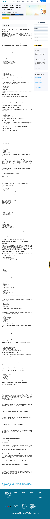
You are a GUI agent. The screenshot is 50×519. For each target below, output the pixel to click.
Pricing (23, 1)
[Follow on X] (10, 506)
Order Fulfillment (32, 503)
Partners (15, 502)
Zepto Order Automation (7, 485)
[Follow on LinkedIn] (5, 506)
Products (13, 1)
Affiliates (15, 503)
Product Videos (23, 503)
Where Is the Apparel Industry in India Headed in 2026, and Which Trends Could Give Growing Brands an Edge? (41, 57)
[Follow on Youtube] (8, 506)
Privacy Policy (15, 506)
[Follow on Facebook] (7, 506)
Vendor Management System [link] (38, 80)
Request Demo (43, 1)
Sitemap (23, 509)
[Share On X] (13, 14)
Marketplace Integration (33, 506)
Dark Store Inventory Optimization (25, 483)
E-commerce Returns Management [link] (39, 85)
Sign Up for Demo (24, 504)
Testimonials (23, 508)
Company (37, 1)
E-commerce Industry (8, 12)
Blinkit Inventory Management (6, 483)
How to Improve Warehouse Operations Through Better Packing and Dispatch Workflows (40, 63)
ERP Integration (32, 504)
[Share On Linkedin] (4, 14)
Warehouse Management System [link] (39, 77)
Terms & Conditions (16, 505)
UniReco (31, 508)
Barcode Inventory (32, 502)
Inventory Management (15, 12)
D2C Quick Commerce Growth (15, 483)
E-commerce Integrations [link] (38, 87)
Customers (32, 1)
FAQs (22, 507)
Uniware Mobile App (24, 506)
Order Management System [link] (38, 82)
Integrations (18, 1)
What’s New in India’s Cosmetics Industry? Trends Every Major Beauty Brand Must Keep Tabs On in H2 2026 (41, 67)
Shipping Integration (32, 507)
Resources (27, 1)
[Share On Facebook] (17, 14)
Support (14, 504)
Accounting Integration (32, 505)
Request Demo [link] (40, 494)
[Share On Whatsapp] (8, 14)
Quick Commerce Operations (23, 484)
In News (23, 502)
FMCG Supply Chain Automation (7, 484)
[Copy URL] (21, 14)
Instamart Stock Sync (15, 484)
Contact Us (40, 493)
